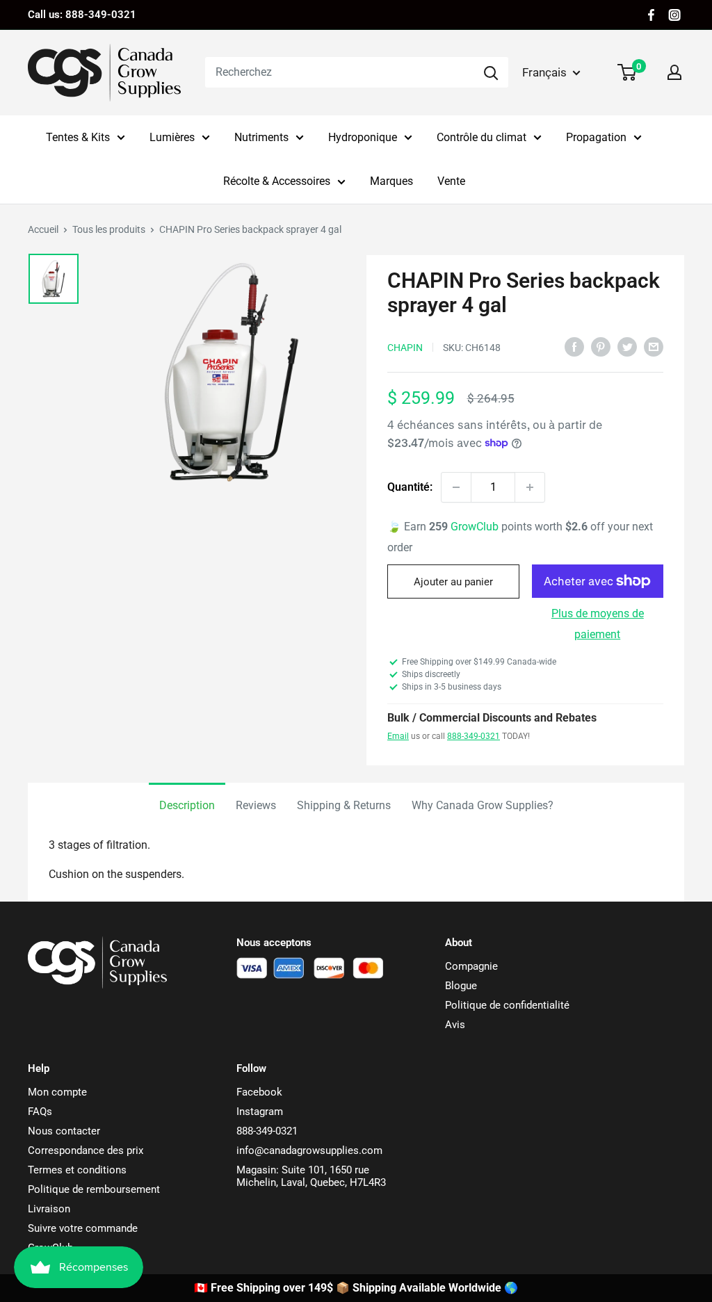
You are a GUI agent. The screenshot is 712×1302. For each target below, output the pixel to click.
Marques (391, 181)
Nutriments (261, 137)
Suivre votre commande (83, 1228)
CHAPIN (405, 347)
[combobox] (339, 72)
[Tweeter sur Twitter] (627, 346)
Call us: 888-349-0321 (82, 14)
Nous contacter (64, 1131)
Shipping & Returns (344, 805)
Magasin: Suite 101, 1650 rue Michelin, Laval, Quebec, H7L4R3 (311, 1176)
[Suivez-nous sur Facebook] (651, 15)
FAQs (40, 1111)
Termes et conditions (77, 1170)
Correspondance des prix (85, 1150)
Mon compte (57, 1092)
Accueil (43, 229)
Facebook (259, 1092)
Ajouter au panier (453, 582)
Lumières (172, 137)
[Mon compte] (674, 72)
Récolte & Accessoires (276, 181)
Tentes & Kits (78, 137)
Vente (451, 181)
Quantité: (409, 487)
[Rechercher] (491, 72)
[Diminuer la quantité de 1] (456, 487)
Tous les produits (108, 229)
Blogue (461, 985)
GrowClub (476, 526)
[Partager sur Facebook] (574, 346)
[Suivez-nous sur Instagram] (674, 15)
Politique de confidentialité (507, 1005)
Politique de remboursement (94, 1189)
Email (398, 736)
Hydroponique (362, 137)
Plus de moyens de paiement (597, 624)
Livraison (49, 1209)
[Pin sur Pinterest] (600, 346)
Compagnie (471, 966)
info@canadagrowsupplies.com (309, 1150)
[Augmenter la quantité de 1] (529, 487)
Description (187, 805)
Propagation (596, 137)
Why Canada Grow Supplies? (482, 805)
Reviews (256, 805)
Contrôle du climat (481, 137)
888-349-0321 (473, 736)
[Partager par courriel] (653, 346)
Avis (455, 1024)
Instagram (259, 1111)
